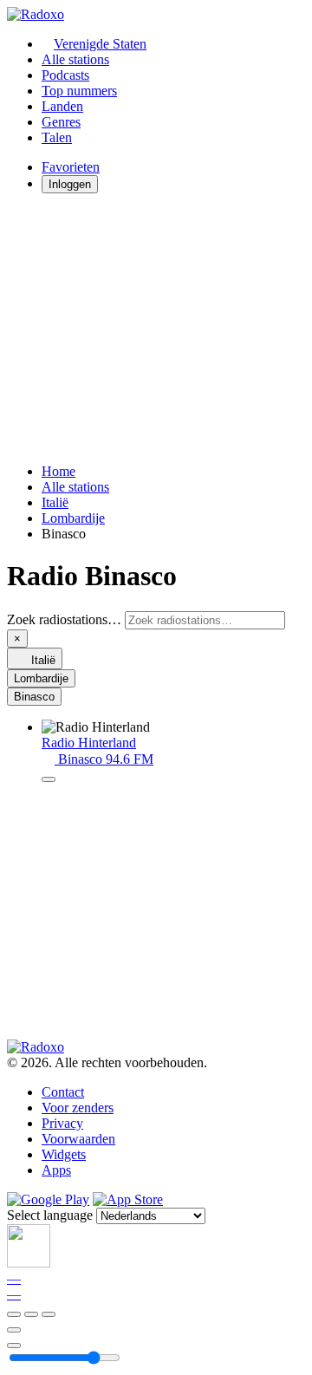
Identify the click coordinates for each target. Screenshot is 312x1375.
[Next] (48, 1314)
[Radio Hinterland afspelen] (48, 779)
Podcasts (65, 75)
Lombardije (73, 518)
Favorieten (71, 167)
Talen (57, 137)
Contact (63, 1092)
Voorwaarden (78, 1138)
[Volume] (14, 1345)
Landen (62, 106)
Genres (61, 121)
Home (58, 471)
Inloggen (70, 184)
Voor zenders (78, 1107)
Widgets (64, 1154)
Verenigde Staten (100, 43)
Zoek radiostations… (64, 619)
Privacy (62, 1123)
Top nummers (79, 90)
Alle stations (75, 59)
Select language (50, 1215)
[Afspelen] (31, 1314)
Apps (56, 1170)
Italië (55, 502)
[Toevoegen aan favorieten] (14, 1330)
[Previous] (14, 1314)
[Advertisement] (156, 328)
